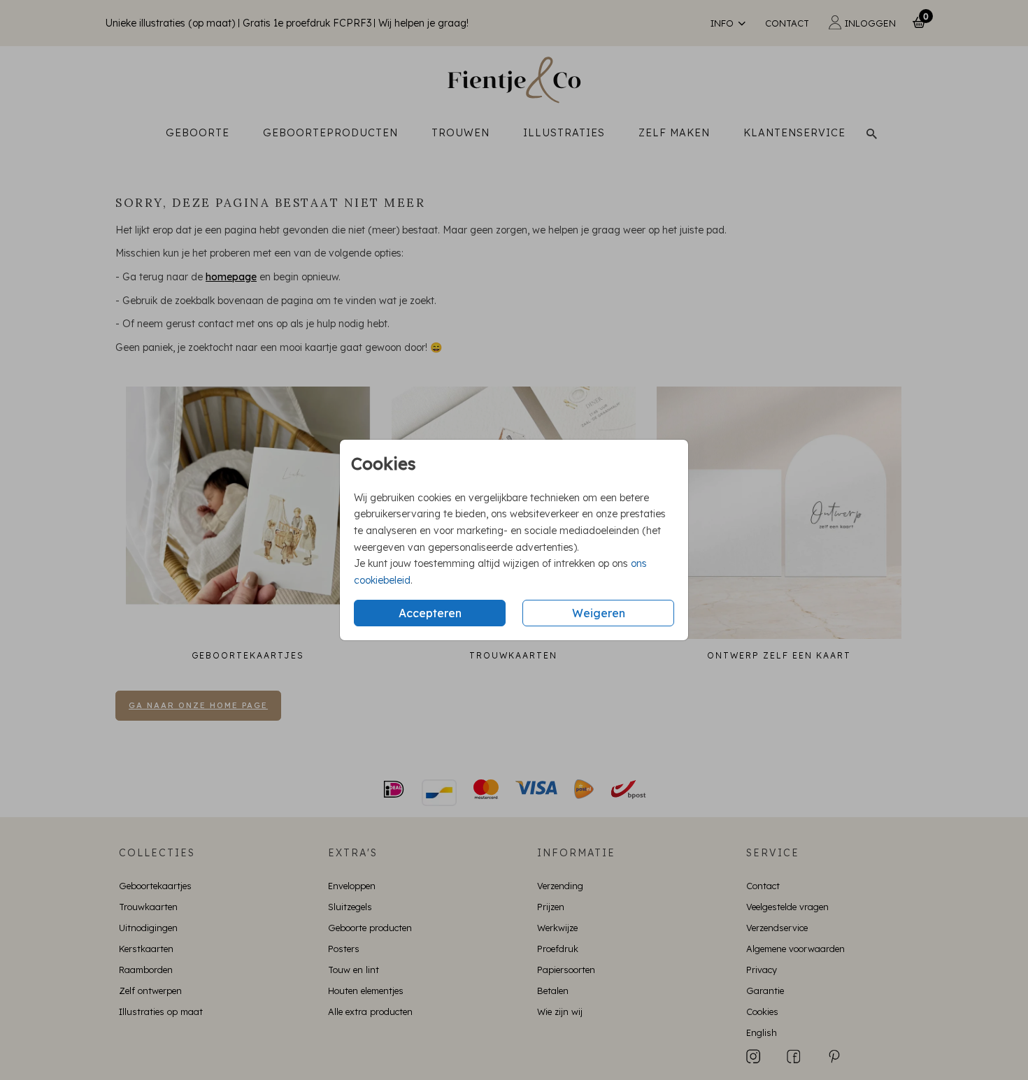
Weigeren (598, 613)
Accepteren (430, 613)
